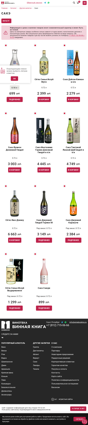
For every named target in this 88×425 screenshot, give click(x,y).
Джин (3, 365)
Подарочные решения (60, 358)
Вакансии (55, 387)
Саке (35, 362)
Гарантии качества (59, 365)
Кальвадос (6, 384)
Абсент (36, 354)
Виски (4, 351)
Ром (3, 354)
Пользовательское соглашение (64, 384)
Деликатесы (6, 391)
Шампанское (6, 362)
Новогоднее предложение (62, 354)
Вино (3, 347)
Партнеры (55, 351)
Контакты (55, 373)
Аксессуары (6, 395)
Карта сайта (56, 376)
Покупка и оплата (59, 369)
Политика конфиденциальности (65, 380)
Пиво (3, 380)
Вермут (36, 358)
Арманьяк (5, 369)
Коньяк (4, 376)
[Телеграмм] (45, 3)
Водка (4, 358)
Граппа (36, 347)
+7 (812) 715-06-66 (57, 325)
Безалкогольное (8, 387)
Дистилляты (38, 351)
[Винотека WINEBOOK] (7, 2)
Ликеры (36, 365)
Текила (36, 369)
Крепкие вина (7, 373)
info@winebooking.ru (78, 322)
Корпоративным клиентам (62, 362)
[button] (84, 421)
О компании (56, 347)
